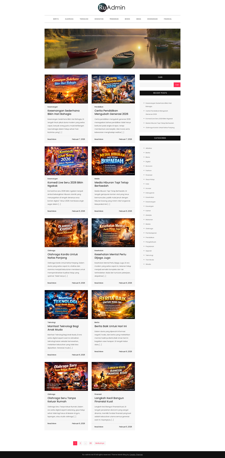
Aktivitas (149, 148)
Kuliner (148, 210)
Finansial (168, 19)
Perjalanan (150, 246)
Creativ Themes (136, 454)
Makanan (149, 219)
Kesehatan (99, 19)
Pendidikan (114, 19)
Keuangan (150, 206)
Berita (56, 19)
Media (138, 19)
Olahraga (69, 19)
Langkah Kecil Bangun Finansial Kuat (109, 399)
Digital (148, 161)
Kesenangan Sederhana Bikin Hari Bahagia (64, 112)
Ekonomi (149, 166)
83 (91, 443)
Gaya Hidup (150, 179)
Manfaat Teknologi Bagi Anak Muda (63, 327)
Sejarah (149, 251)
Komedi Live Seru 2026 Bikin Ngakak (65, 184)
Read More (52, 139)
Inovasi (148, 188)
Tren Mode (150, 260)
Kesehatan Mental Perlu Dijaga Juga (110, 256)
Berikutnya (100, 443)
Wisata (148, 264)
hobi (147, 184)
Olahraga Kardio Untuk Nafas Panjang (63, 256)
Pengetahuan (151, 242)
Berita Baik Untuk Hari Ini (111, 326)
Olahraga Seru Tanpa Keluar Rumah (62, 399)
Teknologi (84, 19)
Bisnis (127, 19)
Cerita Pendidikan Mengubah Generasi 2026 (111, 112)
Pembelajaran (151, 233)
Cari (160, 77)
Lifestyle (149, 215)
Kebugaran (150, 193)
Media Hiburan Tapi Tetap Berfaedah (111, 184)
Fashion (149, 170)
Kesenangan (152, 19)
